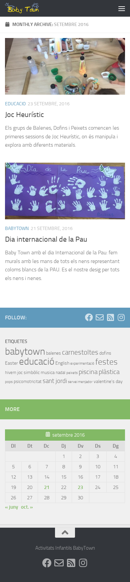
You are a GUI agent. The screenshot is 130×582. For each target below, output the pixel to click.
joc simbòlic (28, 372)
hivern (10, 372)
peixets (72, 373)
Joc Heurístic (24, 114)
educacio (15, 104)
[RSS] (110, 317)
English (62, 363)
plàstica (109, 372)
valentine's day (108, 381)
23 (80, 487)
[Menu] (121, 8)
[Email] (100, 317)
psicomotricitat (28, 381)
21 (46, 487)
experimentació (82, 363)
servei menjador (80, 382)
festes (106, 362)
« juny (11, 507)
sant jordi (55, 381)
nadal (60, 372)
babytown (17, 228)
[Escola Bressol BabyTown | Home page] (28, 8)
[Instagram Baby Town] (121, 317)
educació (36, 361)
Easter (11, 363)
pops (9, 382)
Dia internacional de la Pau (46, 239)
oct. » (27, 507)
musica (48, 372)
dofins (105, 353)
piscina (88, 372)
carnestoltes (80, 352)
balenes (53, 353)
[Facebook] (89, 317)
